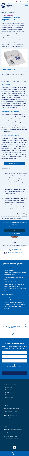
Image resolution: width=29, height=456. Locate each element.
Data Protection (13, 233)
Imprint (18, 233)
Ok (14, 230)
